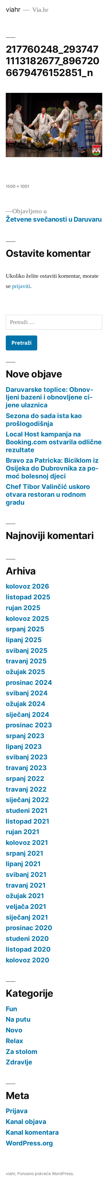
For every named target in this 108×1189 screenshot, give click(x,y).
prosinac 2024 (29, 682)
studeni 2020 (27, 938)
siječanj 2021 (27, 917)
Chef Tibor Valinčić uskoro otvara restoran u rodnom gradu (48, 494)
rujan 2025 (23, 608)
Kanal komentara (32, 1132)
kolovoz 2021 (27, 842)
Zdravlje (19, 1062)
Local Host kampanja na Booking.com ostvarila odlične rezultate (54, 442)
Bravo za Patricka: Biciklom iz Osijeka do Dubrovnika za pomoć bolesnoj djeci (52, 468)
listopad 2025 (28, 597)
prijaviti (21, 286)
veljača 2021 (26, 906)
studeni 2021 (26, 810)
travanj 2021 (26, 885)
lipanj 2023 (24, 746)
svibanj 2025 (26, 650)
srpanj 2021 (24, 853)
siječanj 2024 (27, 714)
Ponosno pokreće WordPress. (45, 1173)
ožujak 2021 (25, 896)
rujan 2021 (22, 832)
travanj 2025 (26, 661)
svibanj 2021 (26, 874)
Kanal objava (26, 1122)
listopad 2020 (28, 949)
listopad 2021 (27, 821)
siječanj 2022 (27, 800)
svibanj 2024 (27, 693)
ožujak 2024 (25, 704)
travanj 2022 (26, 789)
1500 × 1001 (17, 186)
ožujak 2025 (25, 672)
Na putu (18, 1019)
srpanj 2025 (25, 629)
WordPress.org (29, 1143)
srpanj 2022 (25, 778)
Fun (11, 1009)
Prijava (17, 1111)
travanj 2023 (26, 768)
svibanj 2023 (26, 757)
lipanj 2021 (23, 864)
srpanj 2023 (25, 736)
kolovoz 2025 (27, 618)
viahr (13, 9)
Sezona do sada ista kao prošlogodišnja (44, 420)
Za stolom (21, 1051)
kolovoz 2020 (27, 960)
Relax (14, 1041)
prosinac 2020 (29, 928)
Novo (14, 1030)
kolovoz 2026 (27, 586)
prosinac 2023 (29, 725)
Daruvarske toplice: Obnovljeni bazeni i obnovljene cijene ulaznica (49, 397)
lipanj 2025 (24, 640)
